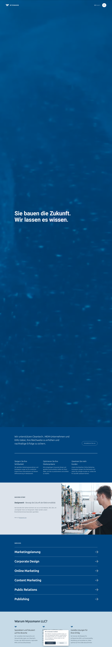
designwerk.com (23, 517)
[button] (104, 5)
